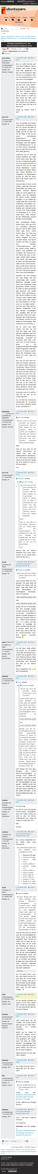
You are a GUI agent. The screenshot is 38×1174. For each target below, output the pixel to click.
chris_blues (6, 58)
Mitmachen (19, 22)
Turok (4, 562)
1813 (9, 1067)
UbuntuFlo (5, 412)
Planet (32, 17)
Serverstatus (29, 1165)
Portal (6, 17)
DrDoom (5, 1014)
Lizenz (3, 1165)
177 (9, 1083)
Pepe (3, 995)
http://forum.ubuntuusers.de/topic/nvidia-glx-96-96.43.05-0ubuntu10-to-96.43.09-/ (26, 1133)
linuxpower (21, 570)
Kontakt (8, 1165)
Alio (3, 1076)
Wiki (18, 17)
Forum (12, 17)
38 (8, 573)
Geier (4, 642)
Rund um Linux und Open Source (25, 36)
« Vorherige (13, 49)
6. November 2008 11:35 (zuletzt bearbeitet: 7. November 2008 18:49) (24, 1111)
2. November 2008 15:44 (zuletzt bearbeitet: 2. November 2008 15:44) (24, 833)
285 (9, 69)
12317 (9, 424)
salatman (5, 1060)
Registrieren (33, 4)
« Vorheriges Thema (17, 1147)
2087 (9, 654)
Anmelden (26, 4)
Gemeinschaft (10, 36)
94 (8, 812)
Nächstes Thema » (30, 1147)
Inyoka (10, 1157)
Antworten (7, 53)
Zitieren (32, 58)
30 (8, 124)
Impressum (22, 1165)
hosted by (4, 1)
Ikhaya (25, 17)
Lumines (5, 832)
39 (8, 1021)
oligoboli (5, 676)
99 (8, 683)
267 (9, 843)
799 (9, 1001)
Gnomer (5, 800)
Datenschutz (14, 1165)
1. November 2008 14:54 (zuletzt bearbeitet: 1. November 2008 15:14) (24, 564)
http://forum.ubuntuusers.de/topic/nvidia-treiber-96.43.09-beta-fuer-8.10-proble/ (26, 1097)
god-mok (5, 117)
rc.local (21, 622)
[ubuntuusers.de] (13, 11)
